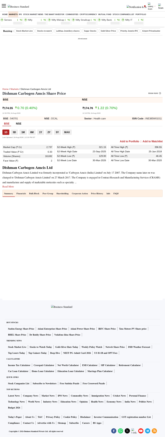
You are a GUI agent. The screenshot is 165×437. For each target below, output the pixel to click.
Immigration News (101, 395)
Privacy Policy (53, 417)
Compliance (14, 423)
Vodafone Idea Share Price (67, 334)
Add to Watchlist (153, 141)
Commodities (72, 14)
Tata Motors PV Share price (132, 328)
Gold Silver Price (108, 31)
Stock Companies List (18, 383)
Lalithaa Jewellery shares (68, 31)
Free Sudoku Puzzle (69, 383)
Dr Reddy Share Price (40, 334)
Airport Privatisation (151, 31)
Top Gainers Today (37, 353)
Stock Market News (33, 14)
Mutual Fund (104, 14)
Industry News (50, 401)
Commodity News (79, 395)
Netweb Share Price (115, 347)
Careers (86, 423)
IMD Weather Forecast (139, 347)
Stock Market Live (24, 31)
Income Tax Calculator (19, 365)
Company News (30, 395)
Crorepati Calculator (44, 365)
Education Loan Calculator (71, 371)
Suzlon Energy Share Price (21, 328)
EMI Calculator (89, 365)
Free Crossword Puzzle (94, 383)
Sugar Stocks (90, 31)
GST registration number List (136, 417)
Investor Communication (106, 417)
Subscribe (74, 423)
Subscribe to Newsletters (44, 383)
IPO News (63, 395)
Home (5, 14)
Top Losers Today (16, 353)
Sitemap (62, 423)
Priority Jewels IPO (129, 31)
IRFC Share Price (107, 328)
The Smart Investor (54, 14)
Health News (97, 401)
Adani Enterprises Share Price (52, 328)
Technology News (16, 401)
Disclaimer (85, 417)
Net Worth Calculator (68, 365)
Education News (68, 401)
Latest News (14, 395)
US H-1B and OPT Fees (105, 353)
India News (130, 401)
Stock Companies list (123, 14)
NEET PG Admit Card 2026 (77, 353)
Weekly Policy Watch (92, 347)
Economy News (114, 401)
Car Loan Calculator (18, 371)
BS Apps (97, 423)
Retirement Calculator (130, 365)
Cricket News (119, 395)
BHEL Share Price (17, 334)
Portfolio (141, 14)
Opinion (84, 401)
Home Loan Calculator (43, 371)
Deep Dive (55, 353)
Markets (13, 14)
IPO (20, 14)
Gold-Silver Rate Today (66, 347)
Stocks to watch (44, 31)
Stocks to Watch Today (41, 347)
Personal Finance (137, 395)
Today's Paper (15, 417)
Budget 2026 (14, 407)
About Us (29, 417)
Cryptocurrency (88, 14)
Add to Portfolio (129, 141)
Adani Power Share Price (82, 328)
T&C (40, 417)
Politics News (145, 401)
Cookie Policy (70, 417)
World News (34, 401)
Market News (48, 395)
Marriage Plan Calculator (100, 371)
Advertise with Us (45, 423)
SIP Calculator (108, 365)
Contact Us (28, 423)
